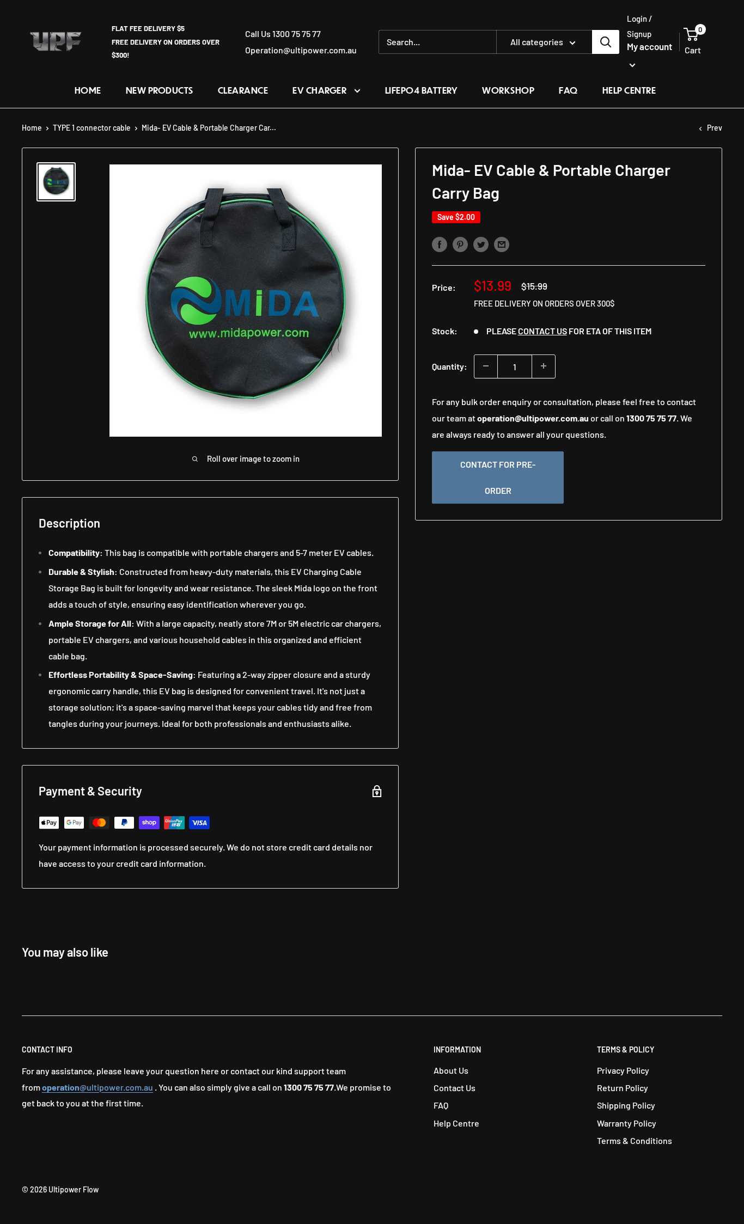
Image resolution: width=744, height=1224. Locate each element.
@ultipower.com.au (97, 1087)
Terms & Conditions (634, 1140)
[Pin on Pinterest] (460, 243)
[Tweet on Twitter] (481, 243)
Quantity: (449, 366)
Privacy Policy (623, 1070)
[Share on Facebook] (439, 243)
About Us (451, 1070)
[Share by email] (501, 243)
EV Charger (320, 90)
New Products (159, 90)
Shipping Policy (626, 1105)
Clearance (243, 90)
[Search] (605, 42)
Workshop (508, 90)
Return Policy (622, 1087)
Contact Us (454, 1087)
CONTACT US (542, 331)
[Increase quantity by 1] (543, 365)
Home (88, 90)
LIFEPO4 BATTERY (421, 90)
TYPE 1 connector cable (92, 127)
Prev (714, 127)
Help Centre (629, 90)
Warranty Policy (626, 1123)
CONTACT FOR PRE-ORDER (497, 476)
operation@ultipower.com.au (533, 417)
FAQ (568, 90)
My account (649, 46)
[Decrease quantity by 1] (485, 365)
